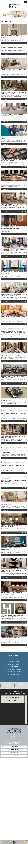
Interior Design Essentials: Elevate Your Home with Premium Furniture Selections (13, 332)
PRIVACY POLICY (13, 736)
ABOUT (13, 734)
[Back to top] (4, 839)
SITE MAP (13, 738)
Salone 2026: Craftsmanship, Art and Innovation (11, 36)
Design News (6, 21)
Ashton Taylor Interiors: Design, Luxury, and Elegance (14, 414)
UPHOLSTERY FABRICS (14, 674)
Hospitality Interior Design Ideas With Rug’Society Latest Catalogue (12, 616)
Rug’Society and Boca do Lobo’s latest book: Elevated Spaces (13, 481)
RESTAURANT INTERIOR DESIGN (14, 671)
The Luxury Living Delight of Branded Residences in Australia (11, 526)
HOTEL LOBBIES (14, 666)
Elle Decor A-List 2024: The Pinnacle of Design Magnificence (14, 272)
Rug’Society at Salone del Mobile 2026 (11, 47)
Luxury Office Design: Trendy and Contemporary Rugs (10, 638)
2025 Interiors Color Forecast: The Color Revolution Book (13, 399)
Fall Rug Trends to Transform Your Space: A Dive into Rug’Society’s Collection (13, 227)
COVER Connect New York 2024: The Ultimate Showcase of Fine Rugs (13, 160)
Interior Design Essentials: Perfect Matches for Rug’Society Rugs (13, 377)
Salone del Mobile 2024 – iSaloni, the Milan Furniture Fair (13, 466)
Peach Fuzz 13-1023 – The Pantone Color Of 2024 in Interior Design (13, 503)
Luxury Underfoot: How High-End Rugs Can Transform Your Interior (13, 70)
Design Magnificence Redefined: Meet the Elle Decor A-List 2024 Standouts (14, 295)
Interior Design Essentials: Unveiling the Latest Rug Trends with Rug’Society (12, 354)
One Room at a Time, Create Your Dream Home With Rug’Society (14, 451)
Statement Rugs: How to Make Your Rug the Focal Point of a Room (13, 92)
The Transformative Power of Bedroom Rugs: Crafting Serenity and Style (14, 205)
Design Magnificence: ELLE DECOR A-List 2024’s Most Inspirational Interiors (13, 250)
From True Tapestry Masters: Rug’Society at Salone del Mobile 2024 (13, 436)
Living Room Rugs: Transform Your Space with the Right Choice (12, 115)
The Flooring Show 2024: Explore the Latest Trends (13, 137)
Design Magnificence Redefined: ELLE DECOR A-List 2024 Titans (14, 317)
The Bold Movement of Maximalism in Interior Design (11, 548)
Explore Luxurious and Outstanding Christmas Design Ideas (11, 593)
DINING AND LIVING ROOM (14, 664)
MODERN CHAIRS (14, 661)
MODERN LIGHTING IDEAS (14, 669)
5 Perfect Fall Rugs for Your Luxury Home (13, 182)
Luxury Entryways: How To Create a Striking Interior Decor (13, 571)
